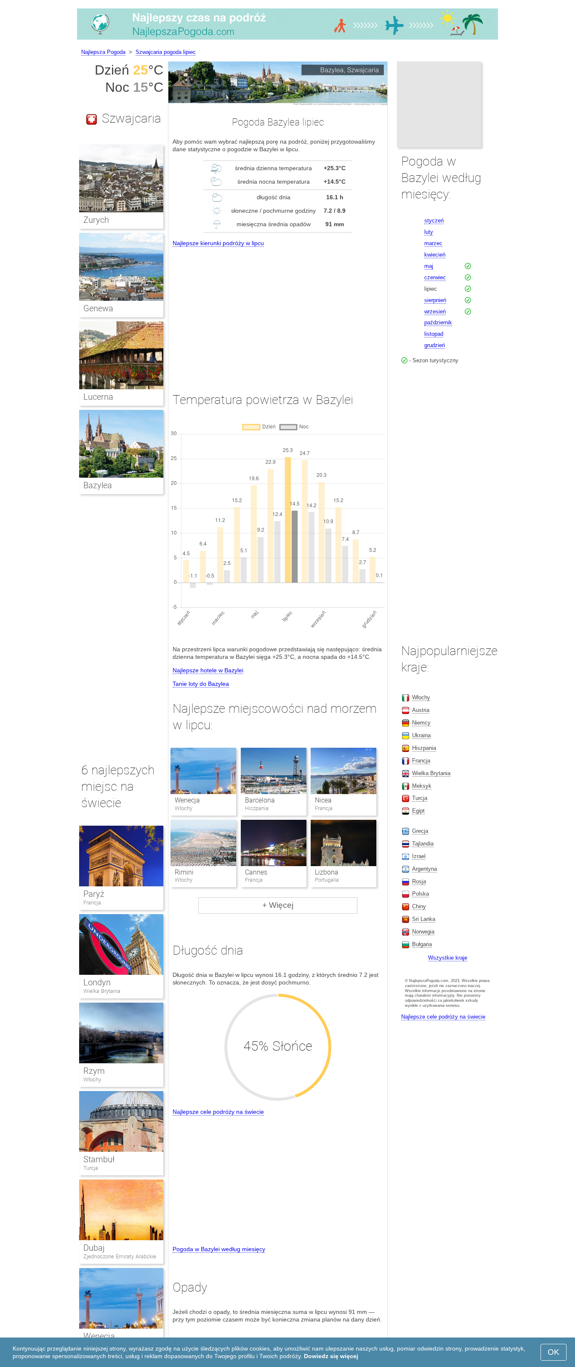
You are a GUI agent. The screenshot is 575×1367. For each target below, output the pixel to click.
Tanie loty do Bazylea (201, 683)
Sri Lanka (423, 919)
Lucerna (98, 397)
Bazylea (97, 485)
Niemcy (421, 723)
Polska (420, 894)
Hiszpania (424, 748)
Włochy (92, 1079)
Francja (92, 902)
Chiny (419, 906)
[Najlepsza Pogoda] (287, 39)
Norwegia (423, 931)
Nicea (323, 800)
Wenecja (187, 800)
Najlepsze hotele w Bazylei (208, 670)
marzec (433, 243)
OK (553, 1352)
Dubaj (94, 1248)
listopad (433, 334)
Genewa (98, 308)
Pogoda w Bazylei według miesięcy (219, 1249)
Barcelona (260, 800)
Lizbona (326, 872)
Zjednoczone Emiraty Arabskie (119, 1256)
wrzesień (435, 311)
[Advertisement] (277, 312)
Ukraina (421, 735)
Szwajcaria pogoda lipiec (166, 52)
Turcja (90, 1168)
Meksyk (421, 786)
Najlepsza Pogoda (103, 52)
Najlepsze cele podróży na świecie (218, 1111)
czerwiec (435, 277)
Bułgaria (422, 944)
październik (438, 322)
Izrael (419, 856)
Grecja (420, 831)
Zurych (96, 220)
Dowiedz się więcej (331, 1356)
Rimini (184, 872)
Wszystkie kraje (447, 958)
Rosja (419, 881)
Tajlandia (423, 843)
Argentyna (424, 869)
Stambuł (98, 1159)
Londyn (97, 982)
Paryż (93, 894)
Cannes (256, 872)
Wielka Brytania (101, 991)
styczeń (434, 220)
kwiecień (434, 254)
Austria (420, 710)
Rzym (94, 1071)
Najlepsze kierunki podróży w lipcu (218, 243)
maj (428, 266)
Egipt (418, 811)
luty (428, 232)
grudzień (434, 345)
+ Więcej (277, 905)
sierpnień (435, 300)
